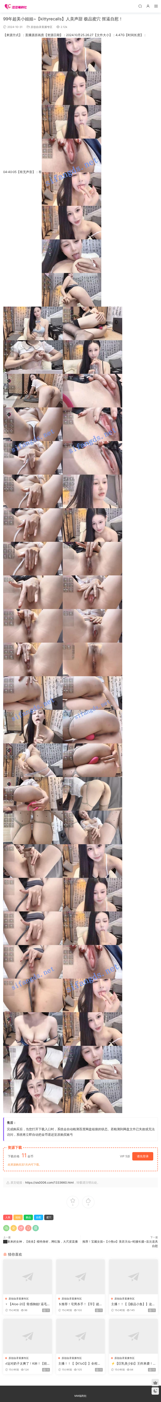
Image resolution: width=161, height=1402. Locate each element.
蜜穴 (48, 1217)
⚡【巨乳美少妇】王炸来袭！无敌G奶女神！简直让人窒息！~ (132, 1363)
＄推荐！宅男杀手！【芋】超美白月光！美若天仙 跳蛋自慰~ (80, 1304)
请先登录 (143, 1156)
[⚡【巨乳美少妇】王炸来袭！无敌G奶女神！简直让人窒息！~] (133, 1336)
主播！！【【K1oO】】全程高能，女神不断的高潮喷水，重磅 (80, 1363)
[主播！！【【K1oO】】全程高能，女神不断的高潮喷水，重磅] (80, 1336)
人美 (7, 1217)
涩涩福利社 (15, 6)
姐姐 (18, 1217)
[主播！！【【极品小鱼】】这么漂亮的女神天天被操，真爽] (133, 1276)
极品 (28, 1217)
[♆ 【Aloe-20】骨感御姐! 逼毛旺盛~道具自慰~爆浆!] (27, 1276)
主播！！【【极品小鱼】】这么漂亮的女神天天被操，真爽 (133, 1304)
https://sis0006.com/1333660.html (49, 1182)
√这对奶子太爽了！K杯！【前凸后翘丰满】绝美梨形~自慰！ (26, 1363)
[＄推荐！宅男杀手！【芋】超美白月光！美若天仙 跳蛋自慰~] (80, 1276)
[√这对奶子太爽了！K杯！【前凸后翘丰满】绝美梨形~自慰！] (27, 1336)
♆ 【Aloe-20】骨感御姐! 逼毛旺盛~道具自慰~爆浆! (26, 1304)
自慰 (38, 1217)
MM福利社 (80, 1395)
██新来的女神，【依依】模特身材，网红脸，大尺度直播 (40, 1241)
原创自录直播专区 (41, 27)
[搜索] (140, 6)
